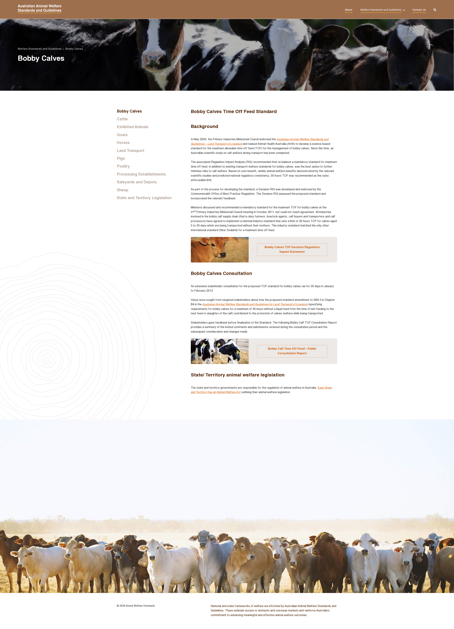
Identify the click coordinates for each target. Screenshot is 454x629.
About (348, 9)
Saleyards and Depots (137, 182)
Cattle (122, 119)
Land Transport (130, 150)
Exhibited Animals (132, 127)
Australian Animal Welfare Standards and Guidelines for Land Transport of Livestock (255, 304)
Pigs (121, 158)
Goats (122, 135)
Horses (123, 142)
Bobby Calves (129, 111)
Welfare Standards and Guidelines (381, 9)
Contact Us (419, 9)
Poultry (123, 166)
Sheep (122, 190)
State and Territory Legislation (144, 198)
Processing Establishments (141, 174)
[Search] (434, 9)
